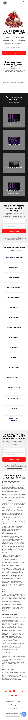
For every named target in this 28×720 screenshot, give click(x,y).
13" (7, 124)
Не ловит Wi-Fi (14, 307)
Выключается (14, 277)
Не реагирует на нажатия (14, 388)
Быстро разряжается (14, 287)
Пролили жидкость (14, 327)
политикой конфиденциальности (18, 238)
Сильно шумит (14, 347)
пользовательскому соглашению (14, 239)
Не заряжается (14, 337)
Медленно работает (14, 377)
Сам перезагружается (14, 257)
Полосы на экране (14, 399)
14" (10, 124)
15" (14, 124)
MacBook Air (14, 144)
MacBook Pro (14, 121)
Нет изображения (14, 297)
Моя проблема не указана (14, 419)
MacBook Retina (14, 167)
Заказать (5, 86)
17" (21, 124)
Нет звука (14, 409)
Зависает (14, 357)
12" (14, 170)
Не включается (14, 317)
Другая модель (14, 190)
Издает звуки (14, 367)
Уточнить (5, 78)
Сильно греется (14, 267)
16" (18, 124)
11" (10, 147)
